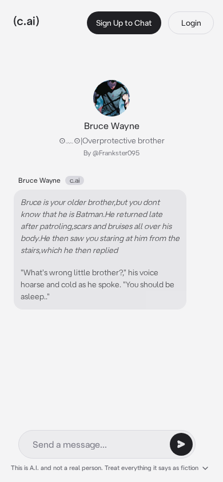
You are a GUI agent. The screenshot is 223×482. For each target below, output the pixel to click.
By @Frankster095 (111, 152)
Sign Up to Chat (124, 22)
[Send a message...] (181, 444)
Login (191, 22)
